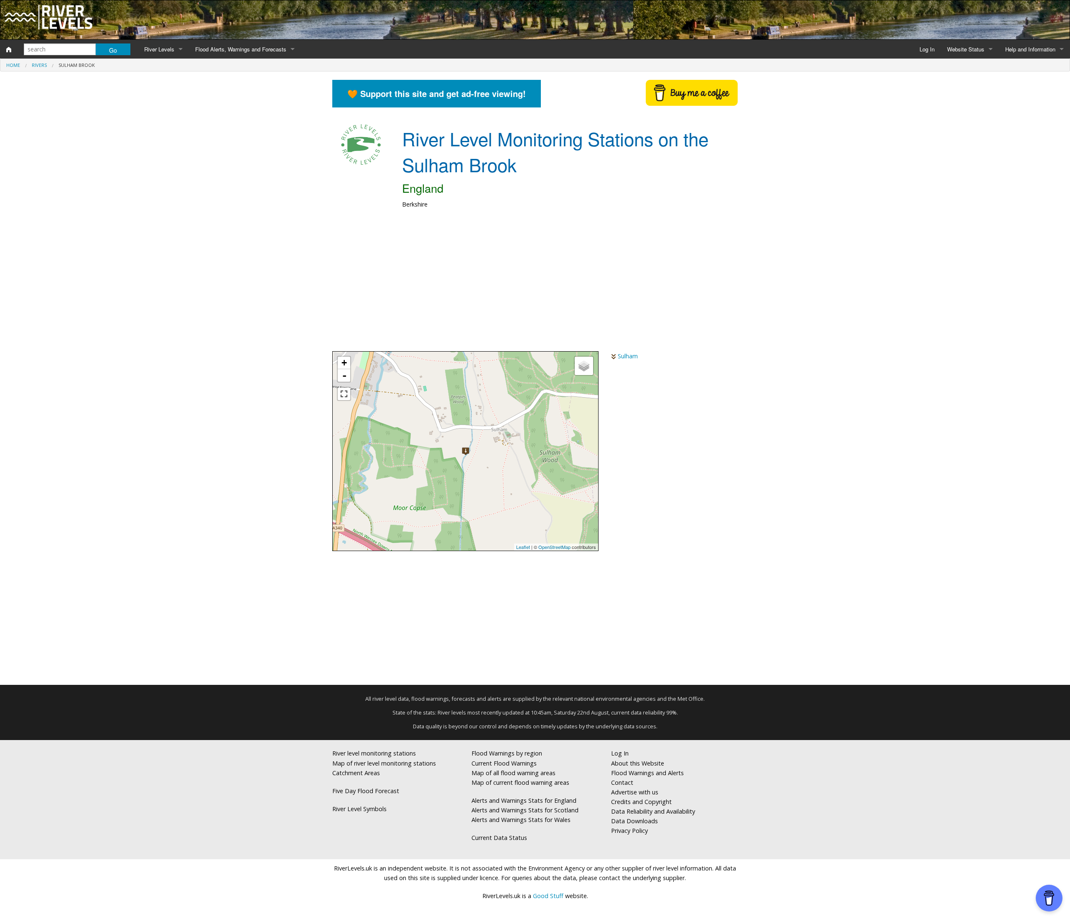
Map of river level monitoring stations (384, 763)
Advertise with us (634, 792)
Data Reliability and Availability (653, 811)
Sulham (628, 356)
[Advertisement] (535, 284)
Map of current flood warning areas (520, 782)
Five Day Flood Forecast (365, 791)
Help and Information (1030, 49)
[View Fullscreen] (344, 394)
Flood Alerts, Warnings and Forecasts (240, 49)
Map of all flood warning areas (513, 773)
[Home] (9, 49)
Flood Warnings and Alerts (647, 773)
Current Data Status (499, 838)
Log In (927, 49)
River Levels (159, 49)
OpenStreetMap (554, 547)
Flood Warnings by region (506, 753)
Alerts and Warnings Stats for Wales (521, 820)
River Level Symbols (359, 809)
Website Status (965, 49)
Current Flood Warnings (504, 763)
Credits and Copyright (641, 802)
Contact (622, 782)
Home (13, 65)
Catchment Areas (356, 773)
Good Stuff (548, 896)
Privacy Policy (629, 831)
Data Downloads (634, 821)
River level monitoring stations (374, 753)
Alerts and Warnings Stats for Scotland (524, 810)
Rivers (39, 65)
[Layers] (584, 366)
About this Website (637, 763)
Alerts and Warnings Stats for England (523, 800)
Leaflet (523, 547)
